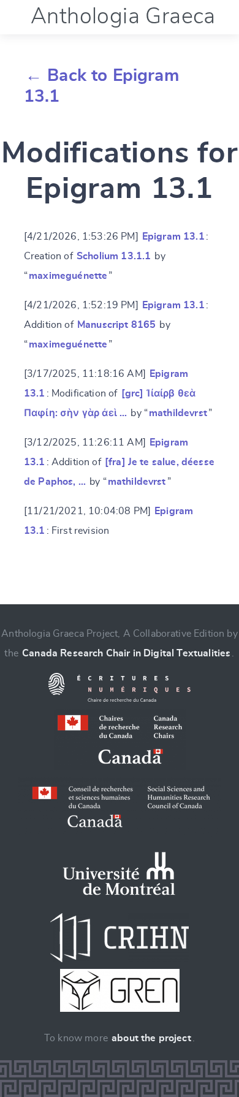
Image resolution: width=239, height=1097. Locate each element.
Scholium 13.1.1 (114, 256)
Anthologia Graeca (123, 17)
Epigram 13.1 (173, 236)
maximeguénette (68, 276)
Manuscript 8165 (116, 325)
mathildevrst (178, 413)
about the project (151, 1038)
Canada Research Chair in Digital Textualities (126, 653)
